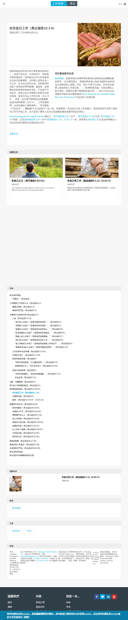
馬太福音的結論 (16, 452)
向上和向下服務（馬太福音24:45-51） (28, 429)
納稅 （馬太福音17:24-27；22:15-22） (28, 400)
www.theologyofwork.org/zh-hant (26, 116)
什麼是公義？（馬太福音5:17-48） (26, 355)
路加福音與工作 (32, 119)
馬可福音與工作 (61, 116)
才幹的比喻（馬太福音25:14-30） (26, 433)
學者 (68, 607)
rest (29, 530)
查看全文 (14, 133)
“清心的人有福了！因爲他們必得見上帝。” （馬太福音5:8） (39, 340)
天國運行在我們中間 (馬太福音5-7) (24, 315)
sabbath (16, 530)
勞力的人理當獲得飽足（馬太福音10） (26, 385)
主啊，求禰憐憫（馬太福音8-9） (23, 382)
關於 (10, 602)
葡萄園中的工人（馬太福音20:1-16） (27, 415)
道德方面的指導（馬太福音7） (25, 370)
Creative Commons (41, 558)
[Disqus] (64, 244)
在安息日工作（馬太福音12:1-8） (26, 393)
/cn (43, 116)
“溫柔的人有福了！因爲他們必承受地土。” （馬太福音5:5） (39, 329)
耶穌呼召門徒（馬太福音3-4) (24, 310)
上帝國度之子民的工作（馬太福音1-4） (26, 303)
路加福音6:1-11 (54, 119)
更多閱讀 (59, 78)
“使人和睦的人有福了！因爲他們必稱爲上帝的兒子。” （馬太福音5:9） (44, 343)
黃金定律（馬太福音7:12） (26, 377)
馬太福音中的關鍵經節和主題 (22, 455)
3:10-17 (68, 119)
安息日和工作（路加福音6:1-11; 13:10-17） (89, 181)
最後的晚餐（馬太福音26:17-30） (24, 441)
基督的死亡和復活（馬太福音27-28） (25, 444)
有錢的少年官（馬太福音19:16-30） (27, 411)
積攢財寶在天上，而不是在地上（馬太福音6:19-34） (37, 366)
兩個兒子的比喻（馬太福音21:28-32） (28, 422)
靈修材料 (40, 607)
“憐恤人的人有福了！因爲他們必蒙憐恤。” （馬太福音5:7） (39, 336)
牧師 (68, 602)
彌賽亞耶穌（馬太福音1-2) (23, 307)
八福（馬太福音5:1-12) (22, 318)
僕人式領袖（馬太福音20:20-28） (26, 419)
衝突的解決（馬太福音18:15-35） (26, 408)
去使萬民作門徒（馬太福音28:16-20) (25, 448)
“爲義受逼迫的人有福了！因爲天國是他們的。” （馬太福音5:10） (42, 347)
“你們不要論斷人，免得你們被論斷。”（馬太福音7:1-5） (38, 374)
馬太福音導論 (15, 295)
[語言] (124, 3)
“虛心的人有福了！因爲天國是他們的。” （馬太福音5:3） (38, 322)
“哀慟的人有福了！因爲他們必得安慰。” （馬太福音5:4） (38, 325)
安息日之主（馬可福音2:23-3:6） (29, 181)
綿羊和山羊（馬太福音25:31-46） (26, 436)
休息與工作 (93, 119)
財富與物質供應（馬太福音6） (25, 359)
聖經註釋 (40, 602)
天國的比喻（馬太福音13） (23, 396)
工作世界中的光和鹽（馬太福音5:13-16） (29, 351)
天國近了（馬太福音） (21, 299)
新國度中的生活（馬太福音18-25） (24, 404)
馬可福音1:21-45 (86, 116)
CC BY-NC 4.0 (42, 561)
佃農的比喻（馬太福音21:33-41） (26, 426)
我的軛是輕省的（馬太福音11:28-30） (26, 389)
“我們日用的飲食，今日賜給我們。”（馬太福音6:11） (37, 362)
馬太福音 (16, 508)
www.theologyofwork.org (29, 556)
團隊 (10, 607)
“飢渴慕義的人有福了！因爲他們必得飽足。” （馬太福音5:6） (40, 333)
